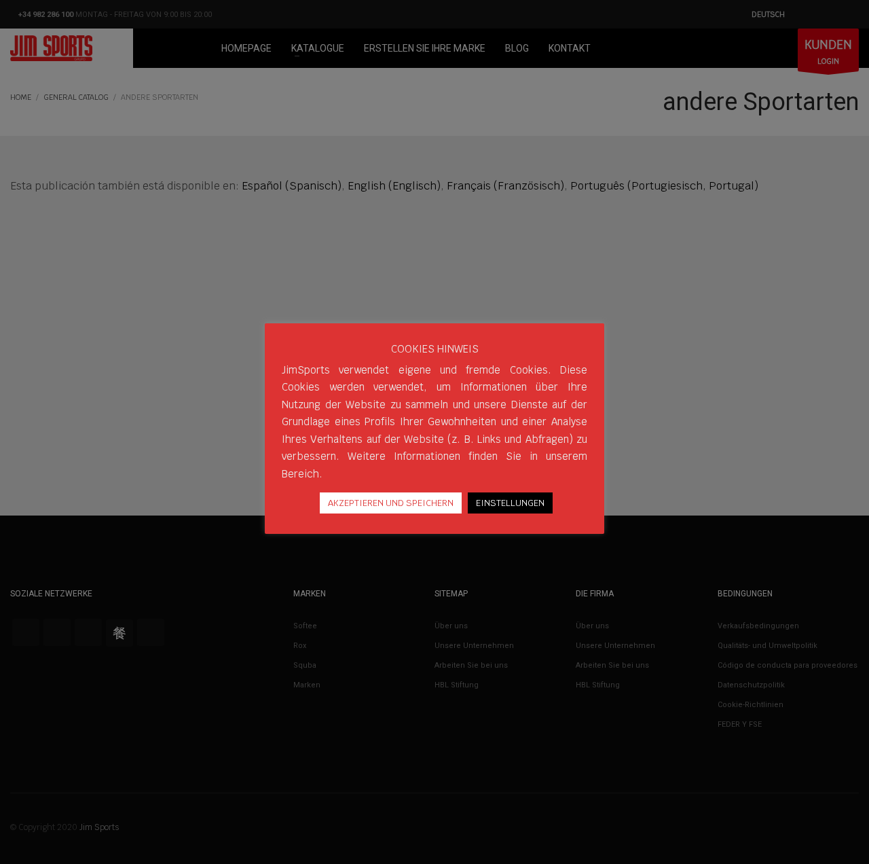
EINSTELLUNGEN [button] (510, 503)
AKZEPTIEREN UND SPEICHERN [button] (391, 503)
